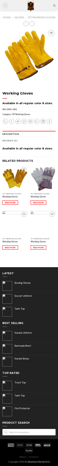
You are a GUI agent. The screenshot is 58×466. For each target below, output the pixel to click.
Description (10, 134)
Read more (10, 203)
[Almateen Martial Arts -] (31, 5)
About (23, 457)
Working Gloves (10, 196)
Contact (34, 457)
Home (7, 17)
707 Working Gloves (41, 17)
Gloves (19, 17)
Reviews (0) (9, 140)
